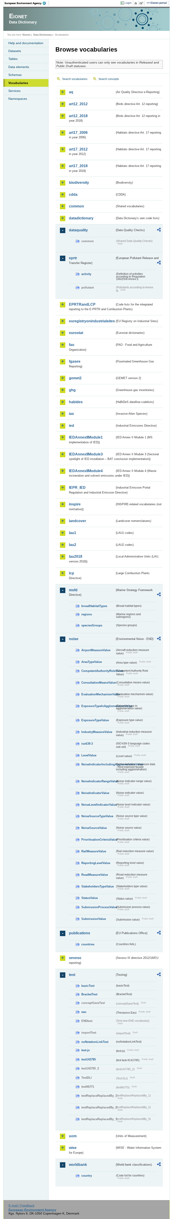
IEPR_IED (77, 487)
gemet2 (75, 378)
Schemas (15, 75)
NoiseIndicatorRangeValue (98, 781)
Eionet (26, 34)
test (72, 975)
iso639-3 (87, 743)
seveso (75, 958)
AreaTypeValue (91, 662)
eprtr (73, 258)
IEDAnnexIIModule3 (86, 454)
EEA (27, 3)
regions (86, 614)
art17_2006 (78, 132)
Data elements (18, 67)
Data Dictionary (42, 34)
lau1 (72, 533)
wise (73, 1148)
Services (14, 91)
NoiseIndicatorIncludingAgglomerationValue (98, 764)
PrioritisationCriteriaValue (98, 839)
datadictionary (81, 218)
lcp (71, 573)
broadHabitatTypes (94, 606)
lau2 (72, 545)
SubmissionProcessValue (98, 907)
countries (87, 944)
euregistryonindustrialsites (92, 321)
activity (86, 274)
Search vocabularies (74, 79)
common (76, 206)
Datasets (14, 51)
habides (76, 402)
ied (71, 426)
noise (73, 639)
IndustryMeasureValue (96, 732)
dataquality (78, 230)
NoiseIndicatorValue (95, 793)
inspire (75, 504)
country (86, 1175)
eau (83, 1012)
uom (73, 1136)
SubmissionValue (93, 919)
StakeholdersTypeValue (97, 886)
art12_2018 (78, 116)
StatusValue (89, 898)
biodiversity (79, 182)
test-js (85, 1050)
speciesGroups (91, 625)
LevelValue (88, 755)
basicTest (87, 985)
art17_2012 (78, 149)
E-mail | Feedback (21, 1205)
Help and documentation (25, 43)
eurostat (76, 333)
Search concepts (108, 79)
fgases (74, 361)
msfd (73, 590)
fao (71, 345)
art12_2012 (78, 104)
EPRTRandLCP (82, 304)
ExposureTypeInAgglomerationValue (98, 706)
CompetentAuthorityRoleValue (98, 671)
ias (71, 414)
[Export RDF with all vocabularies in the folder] (159, 230)
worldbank (78, 1165)
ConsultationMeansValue (98, 682)
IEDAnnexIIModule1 (86, 437)
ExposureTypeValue (95, 720)
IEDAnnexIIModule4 (86, 471)
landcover (77, 521)
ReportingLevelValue (95, 863)
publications (79, 933)
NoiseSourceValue (94, 828)
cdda (73, 194)
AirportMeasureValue (95, 650)
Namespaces (17, 98)
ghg (72, 390)
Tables (13, 59)
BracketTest (89, 994)
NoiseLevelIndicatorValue (98, 804)
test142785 (88, 1059)
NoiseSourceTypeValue (97, 816)
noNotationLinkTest (94, 1042)
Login (128, 3)
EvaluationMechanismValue (98, 694)
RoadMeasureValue (94, 874)
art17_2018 (78, 166)
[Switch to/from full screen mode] (142, 3)
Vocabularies (18, 83)
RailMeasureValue (93, 851)
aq (71, 92)
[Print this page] (136, 3)
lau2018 (75, 556)
